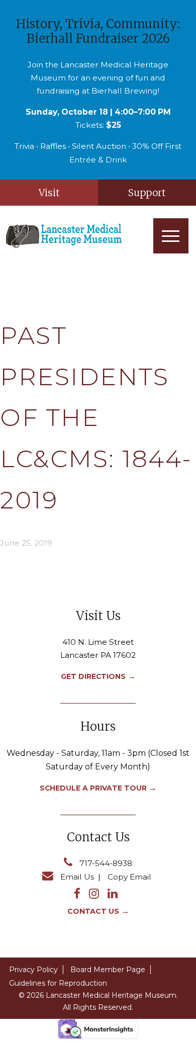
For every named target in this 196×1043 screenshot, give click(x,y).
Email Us (77, 877)
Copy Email (129, 877)
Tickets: (98, 125)
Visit (49, 193)
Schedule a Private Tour (93, 788)
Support (147, 193)
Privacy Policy (33, 969)
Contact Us (93, 911)
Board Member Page (107, 969)
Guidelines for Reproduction (58, 983)
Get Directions (93, 676)
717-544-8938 (105, 863)
